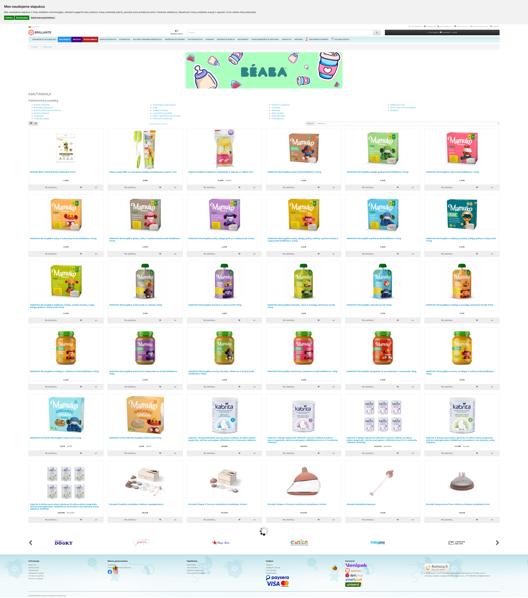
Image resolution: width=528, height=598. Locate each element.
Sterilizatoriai (278, 118)
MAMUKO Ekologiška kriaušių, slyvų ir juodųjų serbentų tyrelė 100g (301, 306)
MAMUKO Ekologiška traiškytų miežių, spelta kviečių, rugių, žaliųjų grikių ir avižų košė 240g (62, 306)
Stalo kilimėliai (278, 116)
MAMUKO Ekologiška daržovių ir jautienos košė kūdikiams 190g (302, 371)
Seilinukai (276, 110)
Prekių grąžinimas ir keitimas (119, 567)
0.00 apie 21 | (442, 32)
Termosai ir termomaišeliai (402, 107)
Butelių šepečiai (41, 113)
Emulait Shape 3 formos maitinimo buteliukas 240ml (217, 504)
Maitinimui (47, 47)
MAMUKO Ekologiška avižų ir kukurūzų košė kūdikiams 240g (63, 238)
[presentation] (30, 543)
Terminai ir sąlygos (35, 578)
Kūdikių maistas (160, 110)
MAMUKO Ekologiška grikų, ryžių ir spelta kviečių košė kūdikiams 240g (145, 239)
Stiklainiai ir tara (397, 105)
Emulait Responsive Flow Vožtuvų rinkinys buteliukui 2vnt (458, 504)
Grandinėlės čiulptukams (164, 105)
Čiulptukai (38, 116)
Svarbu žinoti (33, 567)
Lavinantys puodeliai (162, 113)
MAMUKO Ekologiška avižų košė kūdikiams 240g (294, 172)
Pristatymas (33, 570)
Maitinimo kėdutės (280, 105)
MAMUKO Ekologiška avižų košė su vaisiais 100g (135, 305)
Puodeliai (276, 107)
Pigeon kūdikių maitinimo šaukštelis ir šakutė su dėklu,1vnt (220, 172)
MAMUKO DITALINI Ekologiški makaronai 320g (55, 437)
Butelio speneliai (42, 105)
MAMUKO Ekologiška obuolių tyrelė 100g (369, 305)
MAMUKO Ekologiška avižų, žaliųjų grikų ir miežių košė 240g (221, 238)
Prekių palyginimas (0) (158, 124)
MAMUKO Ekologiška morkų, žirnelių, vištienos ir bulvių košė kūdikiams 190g (221, 372)
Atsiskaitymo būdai (36, 573)
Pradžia (34, 47)
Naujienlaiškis (271, 573)
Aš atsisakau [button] (22, 18)
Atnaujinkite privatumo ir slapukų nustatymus (47, 596)
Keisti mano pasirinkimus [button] (43, 18)
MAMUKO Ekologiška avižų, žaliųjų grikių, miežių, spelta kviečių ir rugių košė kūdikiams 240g (303, 239)
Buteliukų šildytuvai (43, 107)
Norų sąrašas (271, 570)
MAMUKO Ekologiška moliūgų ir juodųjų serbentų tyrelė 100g (459, 305)
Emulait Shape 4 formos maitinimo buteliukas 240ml (297, 504)
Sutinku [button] (9, 18)
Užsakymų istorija (273, 567)
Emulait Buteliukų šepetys (361, 504)
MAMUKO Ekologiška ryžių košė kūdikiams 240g (452, 172)
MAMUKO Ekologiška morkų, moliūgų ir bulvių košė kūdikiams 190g (460, 372)
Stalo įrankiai (277, 113)
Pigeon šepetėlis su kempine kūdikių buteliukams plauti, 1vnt (143, 172)
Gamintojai (191, 565)
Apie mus (32, 565)
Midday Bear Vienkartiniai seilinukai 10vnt (53, 172)
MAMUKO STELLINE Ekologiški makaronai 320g (135, 437)
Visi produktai (192, 567)
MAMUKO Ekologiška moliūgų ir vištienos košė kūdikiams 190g (64, 371)
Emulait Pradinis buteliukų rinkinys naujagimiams (136, 504)
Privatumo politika (36, 576)
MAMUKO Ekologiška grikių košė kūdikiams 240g (374, 238)
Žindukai (394, 110)
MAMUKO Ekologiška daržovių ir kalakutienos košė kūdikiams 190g (143, 372)
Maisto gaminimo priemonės (166, 116)
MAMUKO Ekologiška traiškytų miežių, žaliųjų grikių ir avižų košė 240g (461, 239)
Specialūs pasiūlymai (195, 570)
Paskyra (269, 565)
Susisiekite (112, 565)
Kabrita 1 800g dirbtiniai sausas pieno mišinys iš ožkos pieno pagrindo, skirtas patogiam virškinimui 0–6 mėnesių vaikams (222, 438)
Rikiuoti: (310, 123)
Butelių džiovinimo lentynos (47, 110)
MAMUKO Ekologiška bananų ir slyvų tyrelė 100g (214, 305)
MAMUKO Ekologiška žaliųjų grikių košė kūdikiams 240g (377, 172)
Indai (155, 107)
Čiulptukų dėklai (41, 118)
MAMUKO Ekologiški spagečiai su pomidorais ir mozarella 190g (381, 371)
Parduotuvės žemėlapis (196, 573)
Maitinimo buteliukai (162, 118)
